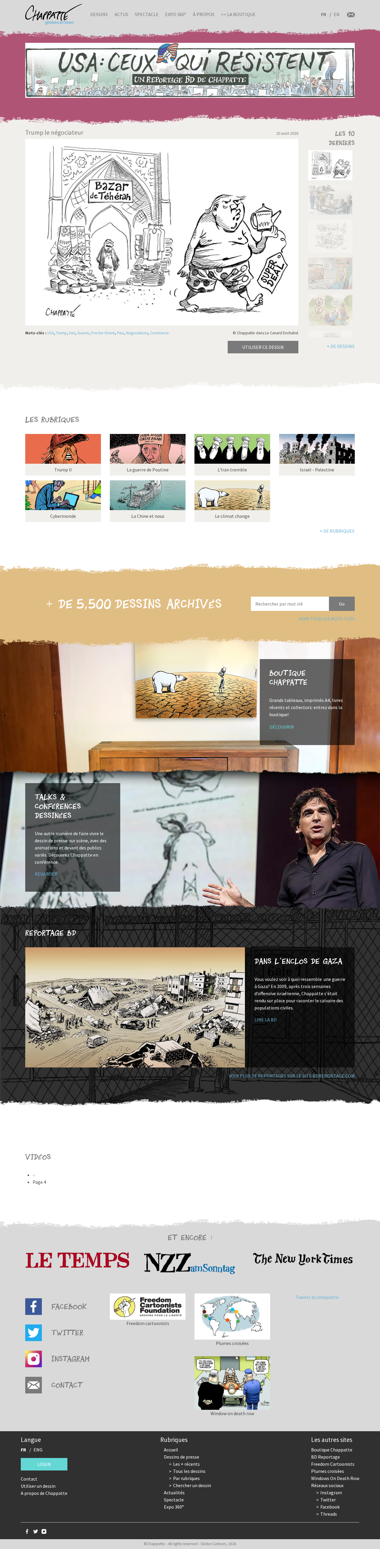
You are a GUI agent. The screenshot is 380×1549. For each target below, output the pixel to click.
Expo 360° (175, 14)
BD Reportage (325, 1457)
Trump (61, 332)
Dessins (99, 14)
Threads (328, 1514)
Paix (120, 332)
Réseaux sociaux (327, 1485)
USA (50, 332)
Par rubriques (186, 1478)
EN (337, 14)
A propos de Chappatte (44, 1493)
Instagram (331, 1492)
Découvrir (282, 727)
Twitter (328, 1500)
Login (44, 1464)
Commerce (159, 332)
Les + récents (186, 1464)
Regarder (46, 874)
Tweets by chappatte (317, 1297)
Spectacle (147, 14)
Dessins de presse (181, 1457)
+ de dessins (340, 346)
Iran (72, 332)
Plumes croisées (327, 1471)
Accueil (171, 1450)
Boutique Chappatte (331, 1450)
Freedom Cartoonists (332, 1464)
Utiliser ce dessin (263, 347)
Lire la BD (265, 1020)
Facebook (330, 1507)
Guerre (83, 332)
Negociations (137, 332)
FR (323, 14)
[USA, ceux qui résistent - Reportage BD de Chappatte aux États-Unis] (190, 70)
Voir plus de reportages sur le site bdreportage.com (292, 1076)
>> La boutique (238, 14)
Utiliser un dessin (38, 1486)
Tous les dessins (189, 1471)
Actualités (174, 1492)
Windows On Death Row (335, 1478)
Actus (121, 14)
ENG (38, 1450)
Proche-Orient (103, 332)
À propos (203, 14)
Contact (29, 1479)
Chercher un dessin (192, 1485)
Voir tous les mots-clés (326, 619)
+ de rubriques (337, 531)
